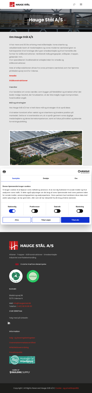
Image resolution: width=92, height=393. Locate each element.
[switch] (35, 211)
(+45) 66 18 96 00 (24, 306)
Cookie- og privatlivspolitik (67, 388)
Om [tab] (76, 178)
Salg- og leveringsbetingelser (22, 337)
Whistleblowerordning (19, 347)
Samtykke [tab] (16, 178)
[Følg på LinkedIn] (8, 323)
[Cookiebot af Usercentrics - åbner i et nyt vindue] (79, 171)
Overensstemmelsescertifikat (22, 342)
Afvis (17, 220)
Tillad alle (75, 220)
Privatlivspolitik (15, 352)
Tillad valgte (46, 220)
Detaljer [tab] (46, 178)
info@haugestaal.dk (22, 303)
